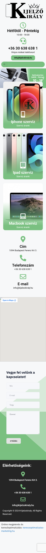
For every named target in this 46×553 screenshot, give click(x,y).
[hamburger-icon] (4, 64)
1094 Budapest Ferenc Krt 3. (23, 480)
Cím (23, 246)
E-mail (23, 284)
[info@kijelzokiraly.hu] (23, 499)
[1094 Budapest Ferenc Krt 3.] (23, 474)
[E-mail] (23, 276)
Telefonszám (23, 265)
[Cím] (23, 239)
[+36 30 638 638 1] (23, 41)
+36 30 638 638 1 (23, 48)
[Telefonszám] (23, 258)
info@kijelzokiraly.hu (23, 505)
